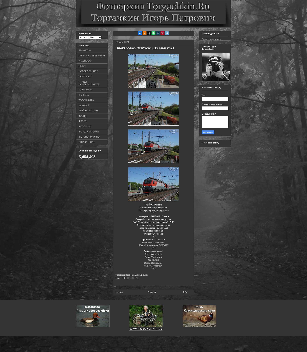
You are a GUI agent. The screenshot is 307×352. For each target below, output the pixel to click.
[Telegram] (167, 33)
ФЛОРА (82, 121)
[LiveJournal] (158, 33)
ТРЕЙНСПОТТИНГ (131, 278)
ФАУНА (82, 116)
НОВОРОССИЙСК (88, 71)
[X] (149, 33)
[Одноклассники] (144, 33)
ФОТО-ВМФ (85, 126)
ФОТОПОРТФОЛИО (89, 136)
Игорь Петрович (153, 263)
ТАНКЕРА (84, 95)
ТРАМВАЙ (84, 105)
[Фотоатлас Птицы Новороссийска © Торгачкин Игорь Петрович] (93, 326)
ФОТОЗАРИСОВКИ (89, 131)
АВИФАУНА (85, 50)
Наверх (119, 292)
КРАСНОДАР (85, 60)
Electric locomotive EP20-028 (153, 245)
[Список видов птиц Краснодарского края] (199, 326)
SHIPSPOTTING (87, 142)
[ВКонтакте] (140, 33)
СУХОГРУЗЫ (85, 89)
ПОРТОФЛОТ (86, 76)
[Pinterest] (162, 33)
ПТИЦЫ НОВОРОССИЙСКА (89, 83)
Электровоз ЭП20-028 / (153, 242)
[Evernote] (153, 33)
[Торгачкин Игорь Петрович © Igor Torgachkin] (216, 80)
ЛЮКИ (82, 66)
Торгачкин (153, 260)
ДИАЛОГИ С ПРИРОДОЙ (92, 55)
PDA (185, 292)
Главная (152, 292)
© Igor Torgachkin (153, 266)
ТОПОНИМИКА (86, 100)
